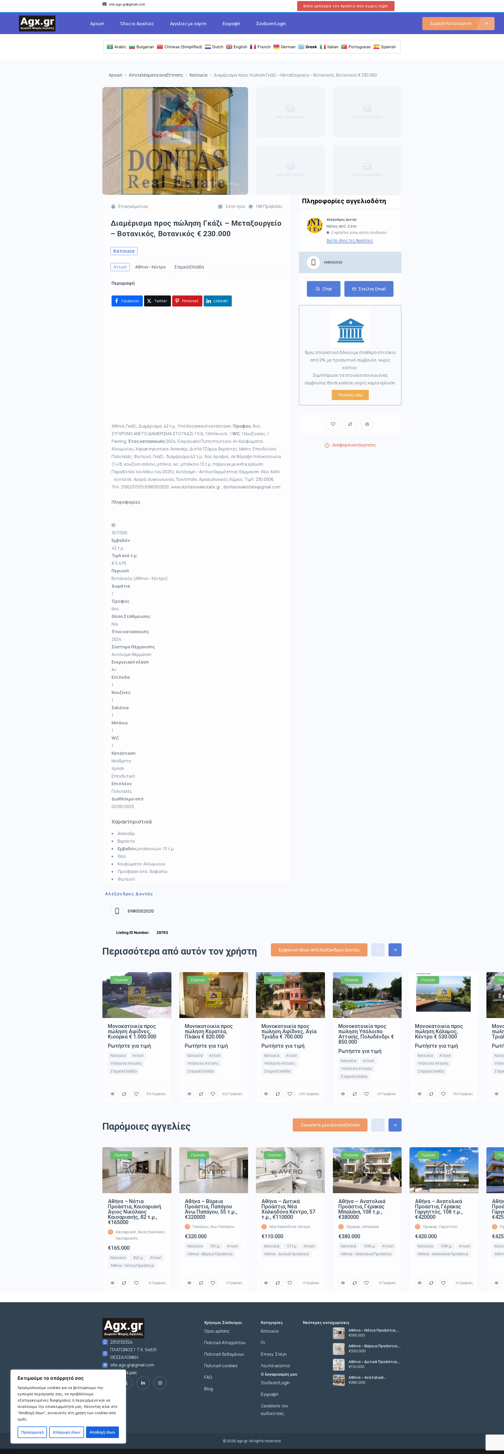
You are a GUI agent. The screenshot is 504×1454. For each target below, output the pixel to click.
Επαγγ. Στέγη (274, 1354)
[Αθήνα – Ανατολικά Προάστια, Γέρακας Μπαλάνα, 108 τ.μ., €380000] (339, 1380)
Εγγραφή (231, 23)
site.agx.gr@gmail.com (132, 1365)
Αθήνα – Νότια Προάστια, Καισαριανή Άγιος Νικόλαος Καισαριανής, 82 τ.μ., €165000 (374, 1330)
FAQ (208, 1377)
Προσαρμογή (32, 1432)
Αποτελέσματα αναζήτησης (156, 75)
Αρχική (97, 23)
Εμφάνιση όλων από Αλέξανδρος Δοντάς (319, 950)
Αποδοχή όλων (102, 1432)
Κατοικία (198, 75)
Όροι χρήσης (217, 1331)
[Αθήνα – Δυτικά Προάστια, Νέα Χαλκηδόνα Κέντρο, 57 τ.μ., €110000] (339, 1365)
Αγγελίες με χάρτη (188, 23)
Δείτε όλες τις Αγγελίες (350, 240)
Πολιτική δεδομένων (224, 1354)
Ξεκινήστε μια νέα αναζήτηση (330, 1125)
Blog (208, 1389)
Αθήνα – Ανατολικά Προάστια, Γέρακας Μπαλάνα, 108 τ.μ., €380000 (374, 1377)
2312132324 (121, 1342)
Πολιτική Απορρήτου (224, 1342)
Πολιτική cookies (221, 1366)
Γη (263, 1342)
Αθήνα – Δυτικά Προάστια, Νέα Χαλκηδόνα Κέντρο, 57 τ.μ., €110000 (373, 1362)
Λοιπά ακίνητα (275, 1366)
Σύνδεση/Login (271, 23)
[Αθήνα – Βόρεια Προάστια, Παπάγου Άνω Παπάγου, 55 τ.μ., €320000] (339, 1349)
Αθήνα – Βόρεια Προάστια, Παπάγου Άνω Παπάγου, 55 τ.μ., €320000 (373, 1346)
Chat (327, 289)
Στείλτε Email (372, 289)
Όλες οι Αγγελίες (137, 23)
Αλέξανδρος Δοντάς (129, 893)
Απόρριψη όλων (66, 1432)
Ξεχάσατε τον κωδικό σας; (274, 1409)
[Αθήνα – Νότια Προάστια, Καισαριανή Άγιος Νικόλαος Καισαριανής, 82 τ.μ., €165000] (339, 1333)
